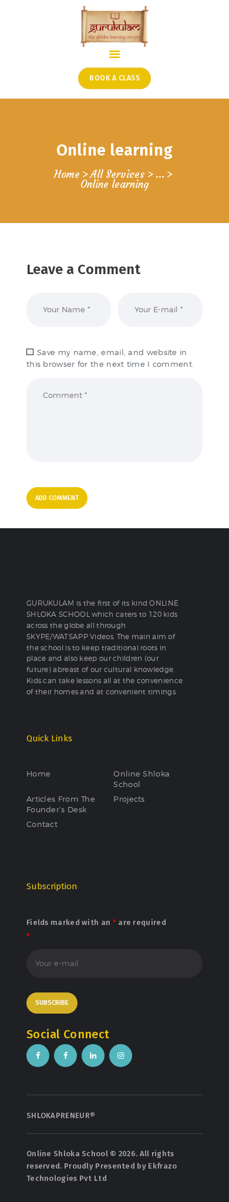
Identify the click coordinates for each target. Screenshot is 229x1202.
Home (67, 175)
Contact (42, 824)
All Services (117, 174)
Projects (128, 798)
